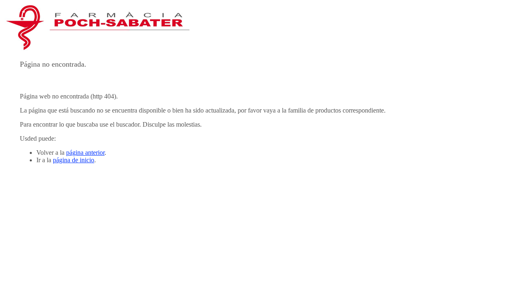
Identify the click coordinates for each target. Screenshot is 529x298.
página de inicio (73, 159)
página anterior (85, 152)
